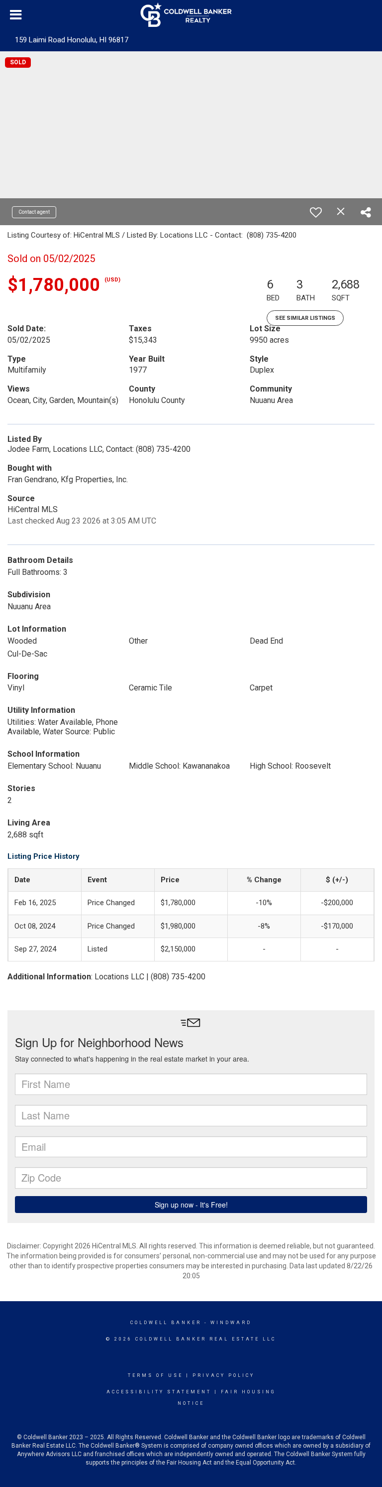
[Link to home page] (191, 15)
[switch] (315, 212)
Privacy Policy (223, 1375)
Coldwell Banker (165, 1322)
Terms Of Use (155, 1375)
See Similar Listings (305, 318)
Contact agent (34, 212)
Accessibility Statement (158, 1391)
